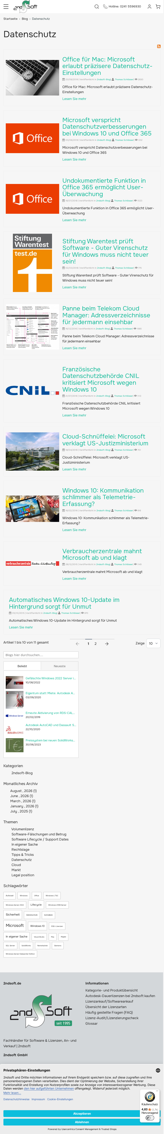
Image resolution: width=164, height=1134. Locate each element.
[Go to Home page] (25, 6)
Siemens (57, 946)
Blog (25, 19)
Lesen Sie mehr (74, 99)
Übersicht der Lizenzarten (105, 1007)
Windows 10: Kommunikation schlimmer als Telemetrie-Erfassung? (103, 497)
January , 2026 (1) (23, 806)
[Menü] (157, 1091)
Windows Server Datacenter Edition (20, 954)
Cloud (16, 865)
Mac (52, 937)
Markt (16, 870)
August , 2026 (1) (22, 791)
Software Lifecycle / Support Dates (40, 839)
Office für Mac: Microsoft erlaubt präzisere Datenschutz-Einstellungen (107, 66)
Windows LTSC (52, 896)
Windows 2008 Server (57, 905)
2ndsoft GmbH (15, 1055)
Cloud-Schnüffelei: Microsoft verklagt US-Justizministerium (105, 440)
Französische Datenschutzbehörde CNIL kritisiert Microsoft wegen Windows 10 (100, 379)
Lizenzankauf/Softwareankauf (109, 1001)
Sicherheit (13, 914)
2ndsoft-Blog (22, 773)
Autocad (9, 895)
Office (36, 896)
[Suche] (75, 654)
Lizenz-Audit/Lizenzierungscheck (111, 1018)
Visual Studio (39, 937)
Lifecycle (36, 904)
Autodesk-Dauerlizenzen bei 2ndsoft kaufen (120, 996)
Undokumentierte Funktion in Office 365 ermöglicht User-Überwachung (104, 187)
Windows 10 (37, 926)
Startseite (10, 19)
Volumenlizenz (22, 829)
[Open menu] (6, 6)
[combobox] (41, 654)
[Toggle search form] (96, 6)
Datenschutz (21, 860)
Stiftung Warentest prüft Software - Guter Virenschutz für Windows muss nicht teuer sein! (105, 251)
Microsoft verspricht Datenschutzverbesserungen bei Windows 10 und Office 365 (107, 126)
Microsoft (15, 925)
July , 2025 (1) (20, 811)
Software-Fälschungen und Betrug (38, 834)
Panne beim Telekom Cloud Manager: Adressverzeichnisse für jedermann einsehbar (106, 315)
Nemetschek (42, 946)
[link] (77, 642)
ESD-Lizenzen (57, 926)
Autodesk (48, 915)
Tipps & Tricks (22, 854)
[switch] (150, 1117)
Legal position (22, 875)
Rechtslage (20, 849)
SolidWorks (26, 946)
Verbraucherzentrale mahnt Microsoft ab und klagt (102, 554)
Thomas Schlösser (124, 79)
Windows (24, 896)
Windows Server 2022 (15, 905)
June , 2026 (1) (20, 796)
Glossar (91, 1023)
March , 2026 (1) (21, 801)
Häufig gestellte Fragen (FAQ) (109, 1012)
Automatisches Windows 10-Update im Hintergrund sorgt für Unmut (64, 603)
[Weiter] (106, 642)
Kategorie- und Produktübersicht (111, 990)
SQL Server (10, 946)
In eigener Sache (24, 844)
